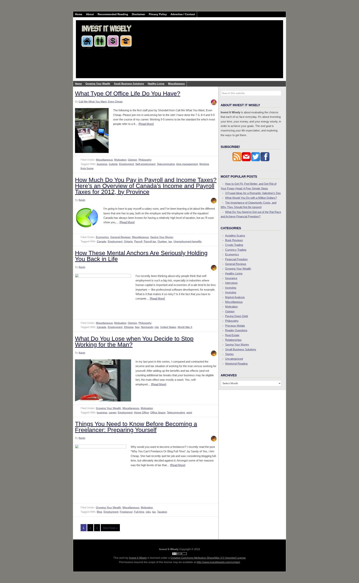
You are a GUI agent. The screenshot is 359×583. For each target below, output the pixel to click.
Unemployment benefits (188, 241)
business (102, 163)
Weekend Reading (236, 363)
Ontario (128, 241)
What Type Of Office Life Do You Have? (127, 93)
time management (187, 163)
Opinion (132, 159)
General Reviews (120, 237)
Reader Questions (236, 330)
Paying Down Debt (236, 316)
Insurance (231, 278)
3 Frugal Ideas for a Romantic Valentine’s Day (253, 193)
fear (137, 327)
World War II (185, 327)
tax (170, 241)
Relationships (233, 339)
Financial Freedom (236, 259)
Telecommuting (166, 163)
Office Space (157, 412)
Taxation (162, 511)
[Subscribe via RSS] (237, 160)
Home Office (141, 412)
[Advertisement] (202, 52)
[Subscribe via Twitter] (255, 160)
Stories (229, 354)
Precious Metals (235, 325)
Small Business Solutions (240, 349)
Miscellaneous (104, 159)
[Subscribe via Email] (246, 160)
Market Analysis (235, 297)
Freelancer (126, 511)
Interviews (231, 282)
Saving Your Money (161, 237)
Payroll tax (150, 241)
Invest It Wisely (107, 34)
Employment (126, 163)
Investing (230, 287)
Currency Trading (235, 249)
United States (168, 327)
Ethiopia (129, 327)
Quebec (162, 241)
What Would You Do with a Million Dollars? (251, 197)
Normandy (147, 327)
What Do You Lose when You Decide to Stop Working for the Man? (134, 341)
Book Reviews (234, 240)
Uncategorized (234, 358)
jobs (148, 511)
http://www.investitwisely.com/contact (218, 562)
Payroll (138, 241)
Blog (99, 511)
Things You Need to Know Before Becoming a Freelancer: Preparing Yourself (136, 427)
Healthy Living (233, 273)
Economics (102, 237)
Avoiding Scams (235, 235)
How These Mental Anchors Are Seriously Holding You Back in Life (141, 256)
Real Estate (232, 335)
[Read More (146, 123)
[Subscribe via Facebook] (265, 160)
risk (157, 327)
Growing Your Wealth (108, 408)
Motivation (120, 159)
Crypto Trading (234, 244)
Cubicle (113, 163)
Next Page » (110, 527)
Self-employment (145, 163)
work (189, 412)
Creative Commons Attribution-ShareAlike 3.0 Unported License (208, 557)
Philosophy (145, 159)
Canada (101, 241)
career (112, 412)
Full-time (139, 511)
